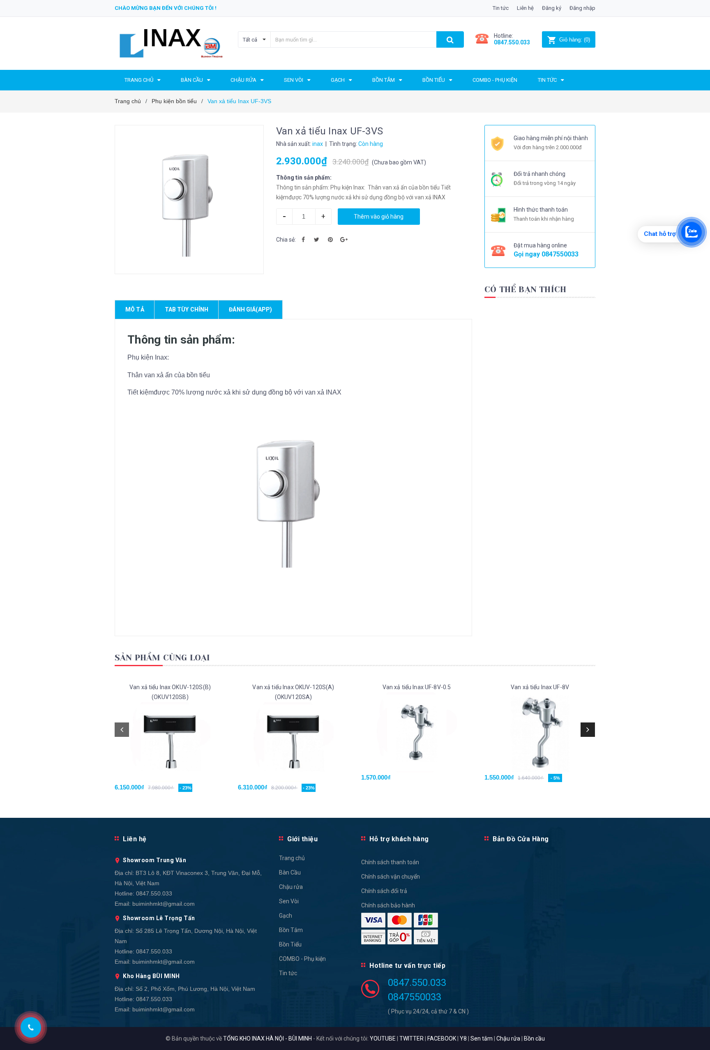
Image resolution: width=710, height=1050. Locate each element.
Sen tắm (481, 1038)
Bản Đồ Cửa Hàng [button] (521, 839)
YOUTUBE (383, 1038)
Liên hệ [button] (135, 839)
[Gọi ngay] (31, 1027)
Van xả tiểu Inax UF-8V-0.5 (417, 687)
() (574, 40)
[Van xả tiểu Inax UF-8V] (539, 732)
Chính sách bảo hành (388, 905)
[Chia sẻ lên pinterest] (330, 239)
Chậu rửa (291, 887)
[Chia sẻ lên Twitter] (317, 239)
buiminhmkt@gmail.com (163, 903)
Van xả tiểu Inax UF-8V (540, 687)
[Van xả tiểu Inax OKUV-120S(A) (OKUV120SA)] (293, 742)
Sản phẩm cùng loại (162, 657)
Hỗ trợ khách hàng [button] (399, 839)
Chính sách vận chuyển (390, 876)
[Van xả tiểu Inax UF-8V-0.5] (416, 732)
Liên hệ (525, 8)
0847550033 (560, 254)
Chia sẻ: (286, 239)
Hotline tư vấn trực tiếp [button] (407, 965)
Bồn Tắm (291, 930)
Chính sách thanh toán (390, 862)
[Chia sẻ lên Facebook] (303, 239)
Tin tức (501, 8)
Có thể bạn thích (525, 289)
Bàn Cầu (290, 872)
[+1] (344, 239)
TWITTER (411, 1038)
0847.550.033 (154, 893)
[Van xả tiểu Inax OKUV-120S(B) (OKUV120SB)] (170, 742)
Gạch (285, 915)
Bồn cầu (534, 1038)
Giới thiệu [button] (302, 839)
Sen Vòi (289, 901)
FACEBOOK (441, 1038)
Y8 (463, 1038)
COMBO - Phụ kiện (302, 958)
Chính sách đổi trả (384, 891)
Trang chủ (292, 858)
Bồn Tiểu (290, 944)
